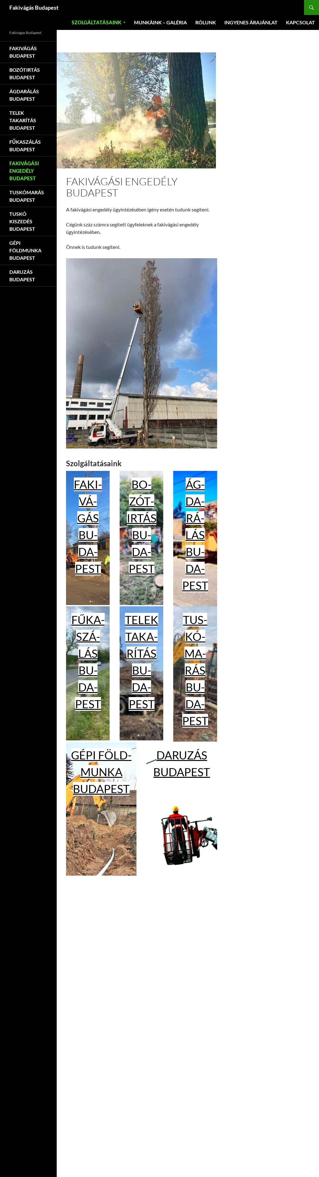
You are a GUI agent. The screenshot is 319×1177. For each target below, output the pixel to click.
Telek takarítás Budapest (22, 120)
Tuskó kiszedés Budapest (22, 221)
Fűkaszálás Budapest (25, 145)
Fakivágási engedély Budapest (24, 170)
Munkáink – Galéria (160, 22)
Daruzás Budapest (22, 275)
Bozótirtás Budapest (24, 73)
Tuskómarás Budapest (195, 670)
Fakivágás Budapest (34, 7)
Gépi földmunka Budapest (101, 772)
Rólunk (205, 22)
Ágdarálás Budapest (195, 534)
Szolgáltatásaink (96, 22)
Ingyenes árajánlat (251, 22)
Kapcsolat (300, 22)
